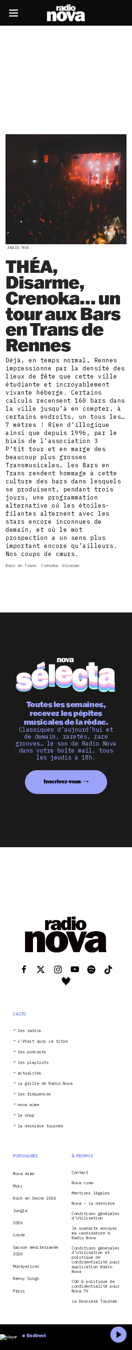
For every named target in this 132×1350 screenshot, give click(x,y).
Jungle (20, 1210)
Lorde (19, 1234)
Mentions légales (91, 1193)
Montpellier (26, 1266)
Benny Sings (26, 1278)
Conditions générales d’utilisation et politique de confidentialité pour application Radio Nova (95, 1260)
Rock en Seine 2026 (34, 1198)
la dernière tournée (40, 1126)
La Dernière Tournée (94, 1301)
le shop (26, 1115)
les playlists (33, 1062)
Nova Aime (23, 1173)
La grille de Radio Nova (45, 1083)
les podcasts (32, 1052)
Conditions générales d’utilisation (95, 1216)
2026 (17, 1222)
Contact (80, 1172)
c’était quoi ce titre (43, 1041)
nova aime (28, 1104)
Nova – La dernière (93, 1203)
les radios (29, 1030)
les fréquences (34, 1094)
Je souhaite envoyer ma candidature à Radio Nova (94, 1233)
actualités (29, 1073)
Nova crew (82, 1183)
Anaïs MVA (18, 247)
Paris (19, 1291)
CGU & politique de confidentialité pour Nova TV (95, 1286)
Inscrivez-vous (62, 781)
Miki (17, 1186)
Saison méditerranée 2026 (35, 1250)
